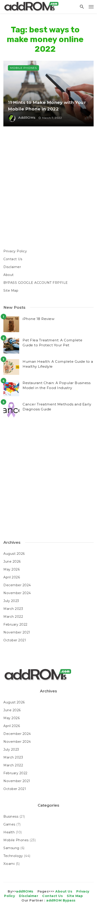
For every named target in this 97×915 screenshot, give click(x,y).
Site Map (10, 291)
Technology (13, 856)
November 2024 (17, 593)
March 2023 (13, 609)
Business (10, 816)
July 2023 (11, 601)
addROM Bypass (61, 900)
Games (9, 824)
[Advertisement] (48, 188)
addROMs (27, 118)
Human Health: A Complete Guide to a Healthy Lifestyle (58, 364)
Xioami (9, 864)
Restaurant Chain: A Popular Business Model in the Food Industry (56, 385)
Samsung (11, 848)
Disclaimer (12, 267)
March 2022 (13, 617)
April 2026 (11, 577)
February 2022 (15, 624)
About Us (63, 891)
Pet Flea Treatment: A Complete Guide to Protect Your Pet (52, 342)
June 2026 (12, 561)
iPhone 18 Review (38, 319)
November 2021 (16, 632)
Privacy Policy (15, 251)
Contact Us (12, 259)
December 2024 (17, 585)
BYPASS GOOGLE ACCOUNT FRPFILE (35, 283)
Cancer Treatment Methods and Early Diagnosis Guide (57, 407)
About (8, 275)
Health (9, 832)
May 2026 (11, 569)
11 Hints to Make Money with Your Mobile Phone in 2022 (47, 106)
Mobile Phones (23, 67)
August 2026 (14, 554)
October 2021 (14, 640)
